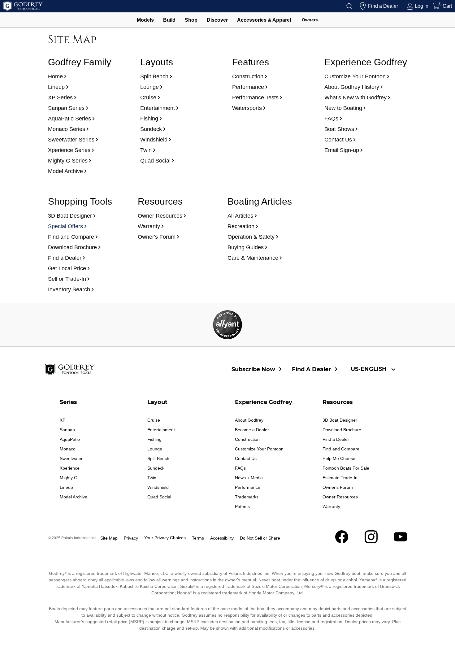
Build (169, 20)
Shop (191, 20)
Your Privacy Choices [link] (165, 537)
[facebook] (341, 541)
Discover (217, 20)
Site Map (109, 538)
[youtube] (400, 541)
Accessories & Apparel (264, 20)
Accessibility (222, 538)
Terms (198, 538)
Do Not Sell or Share (260, 538)
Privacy (131, 538)
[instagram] (371, 541)
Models (145, 20)
